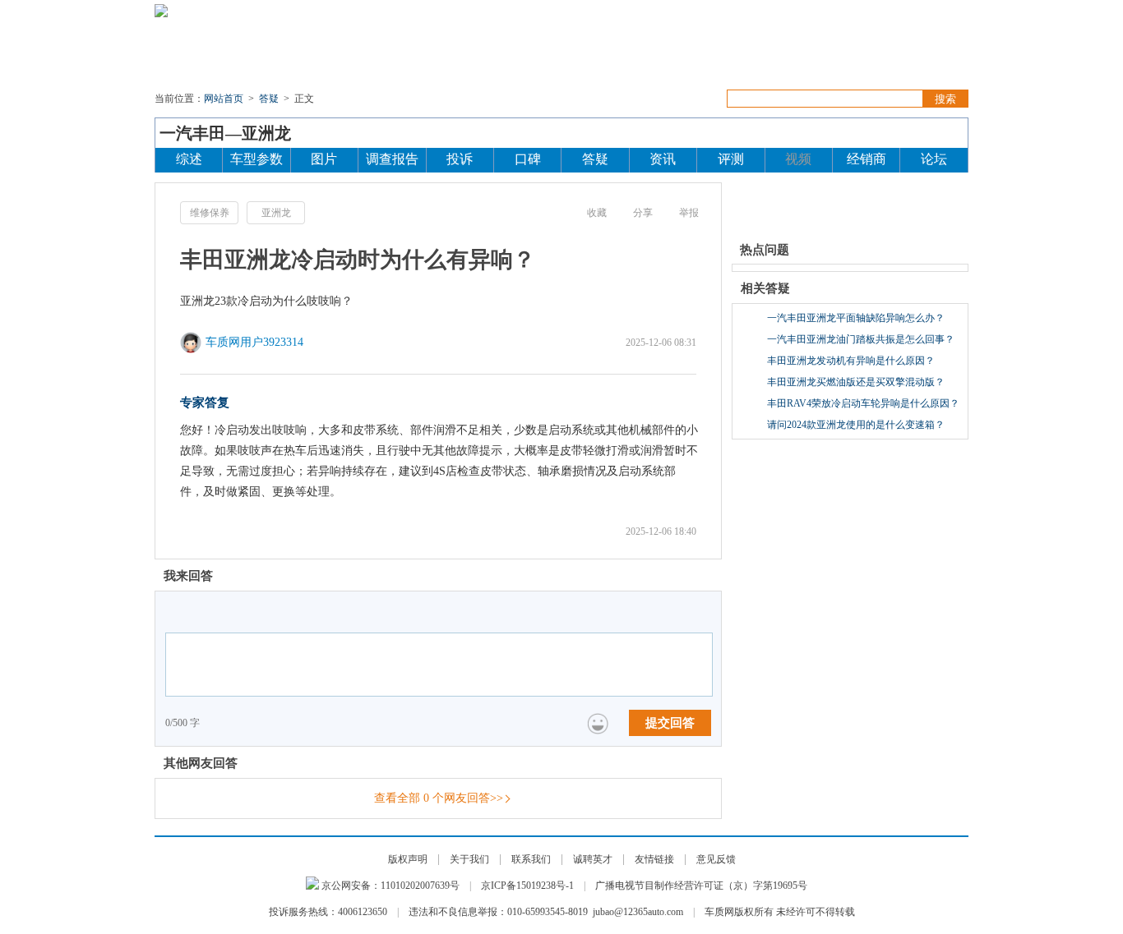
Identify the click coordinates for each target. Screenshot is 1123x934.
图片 (785, 49)
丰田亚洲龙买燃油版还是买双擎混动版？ (856, 382)
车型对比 (540, 49)
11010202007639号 (420, 885)
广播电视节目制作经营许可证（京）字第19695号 (701, 885)
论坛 (948, 49)
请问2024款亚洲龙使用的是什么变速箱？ (856, 424)
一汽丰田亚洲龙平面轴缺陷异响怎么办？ (856, 318)
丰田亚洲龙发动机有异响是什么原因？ (851, 360)
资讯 (312, 49)
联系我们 (531, 859)
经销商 (866, 159)
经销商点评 (887, 49)
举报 (689, 213)
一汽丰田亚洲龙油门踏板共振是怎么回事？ (860, 339)
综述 (189, 159)
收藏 (597, 213)
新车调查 (648, 49)
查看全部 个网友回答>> (438, 798)
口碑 (744, 49)
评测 (594, 49)
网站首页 (223, 98)
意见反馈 (716, 859)
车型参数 (256, 159)
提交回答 (670, 722)
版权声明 (407, 859)
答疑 (703, 49)
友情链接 (654, 859)
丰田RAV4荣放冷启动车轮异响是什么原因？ (863, 403)
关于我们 (469, 859)
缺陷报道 (418, 49)
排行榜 (479, 49)
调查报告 (392, 159)
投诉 (364, 49)
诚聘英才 (592, 859)
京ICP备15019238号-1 (527, 885)
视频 (826, 49)
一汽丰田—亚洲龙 (225, 133)
